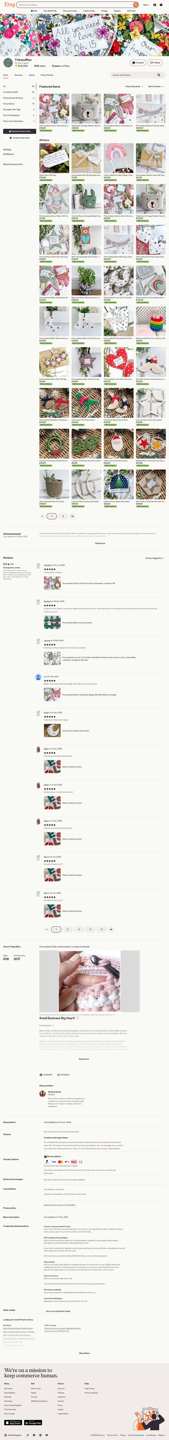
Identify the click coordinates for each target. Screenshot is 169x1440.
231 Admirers (8, 154)
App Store (13, 1422)
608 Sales (7, 149)
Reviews (19, 75)
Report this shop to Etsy (13, 164)
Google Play (33, 1422)
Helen (46, 749)
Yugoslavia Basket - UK (12, 1349)
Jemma (47, 640)
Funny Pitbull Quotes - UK (13, 1345)
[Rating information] (16, 66)
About (31, 75)
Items (5, 75)
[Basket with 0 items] (161, 5)
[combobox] (74, 5)
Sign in (146, 5)
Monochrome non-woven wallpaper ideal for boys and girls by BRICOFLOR (62, 1329)
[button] (138, 63)
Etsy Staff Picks (50, 11)
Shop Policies (47, 75)
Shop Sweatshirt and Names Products (19, 1338)
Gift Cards (131, 11)
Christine (47, 565)
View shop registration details (58, 1311)
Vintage (104, 11)
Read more (100, 543)
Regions (161, 1435)
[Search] (135, 5)
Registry (117, 11)
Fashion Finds (89, 11)
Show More (84, 1353)
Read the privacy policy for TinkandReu (60, 1205)
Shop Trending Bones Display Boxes (18, 1328)
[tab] (19, 86)
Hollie (46, 712)
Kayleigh (47, 601)
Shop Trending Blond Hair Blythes (16, 1335)
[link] (42, 516)
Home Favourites (70, 11)
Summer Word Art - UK (12, 1342)
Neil (45, 857)
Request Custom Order (21, 131)
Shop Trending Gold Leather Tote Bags (19, 1332)
